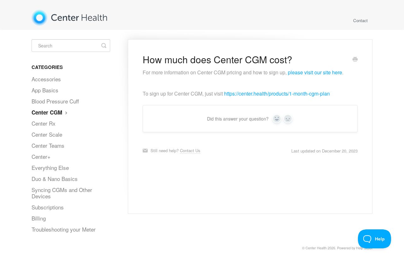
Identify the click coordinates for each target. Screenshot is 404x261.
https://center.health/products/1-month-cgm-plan (277, 93)
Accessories (46, 79)
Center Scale (47, 134)
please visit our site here (315, 72)
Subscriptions (48, 207)
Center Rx (44, 123)
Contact (360, 20)
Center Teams (48, 145)
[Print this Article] (355, 59)
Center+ (41, 156)
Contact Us (190, 150)
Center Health (316, 247)
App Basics (45, 90)
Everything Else (50, 167)
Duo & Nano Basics (55, 179)
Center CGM (48, 112)
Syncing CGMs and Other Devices (62, 193)
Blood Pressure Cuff (55, 101)
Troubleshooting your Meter (64, 229)
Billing (39, 218)
